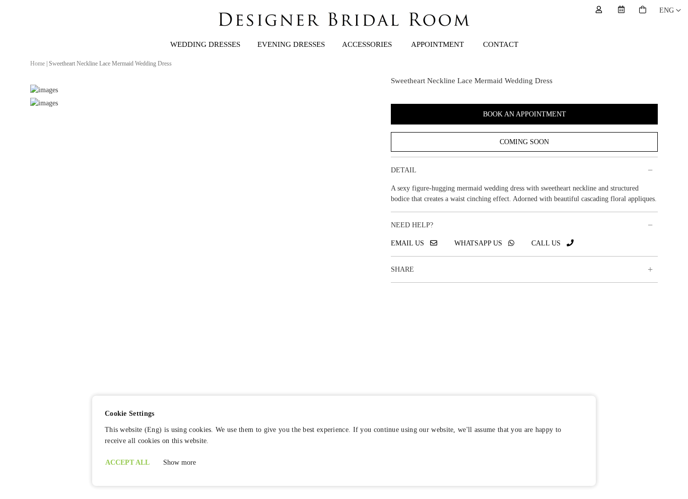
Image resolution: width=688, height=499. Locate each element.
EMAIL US (410, 243)
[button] (670, 10)
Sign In (599, 10)
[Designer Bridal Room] (344, 29)
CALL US (549, 243)
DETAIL (404, 170)
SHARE (402, 269)
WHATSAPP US (481, 243)
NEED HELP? (412, 225)
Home (37, 63)
